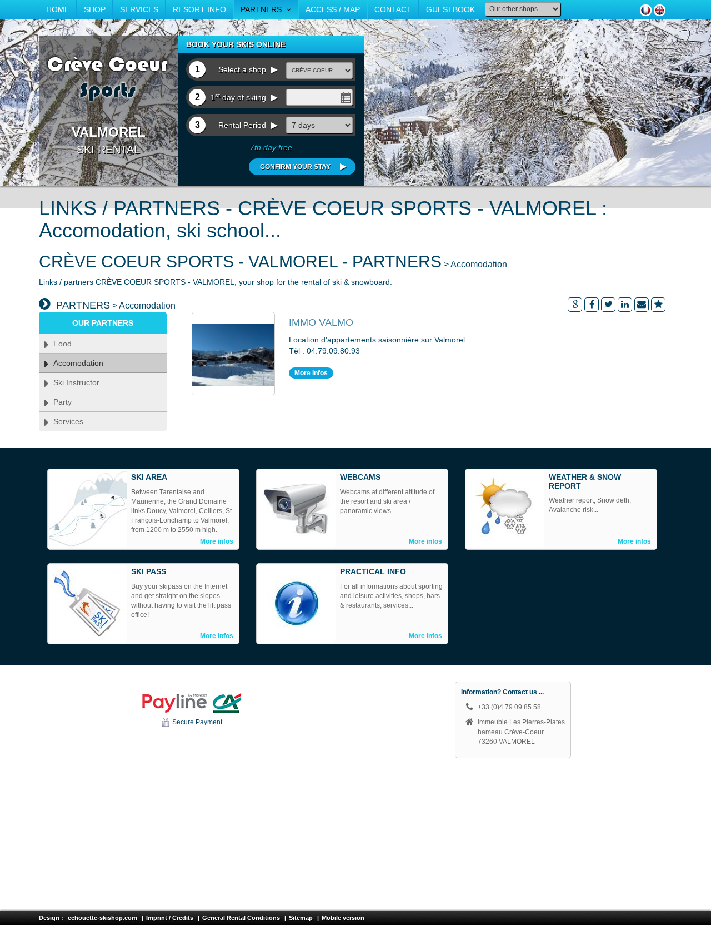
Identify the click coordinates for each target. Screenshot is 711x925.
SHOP (95, 9)
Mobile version (343, 917)
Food (60, 343)
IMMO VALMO (321, 322)
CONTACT (393, 9)
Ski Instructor (74, 382)
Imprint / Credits (169, 917)
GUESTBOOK (450, 9)
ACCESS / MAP (333, 9)
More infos (311, 373)
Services (66, 421)
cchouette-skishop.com (102, 917)
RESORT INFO (199, 9)
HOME (57, 9)
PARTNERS (263, 9)
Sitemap (301, 917)
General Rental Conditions (241, 917)
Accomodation (76, 363)
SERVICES (139, 9)
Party (60, 401)
